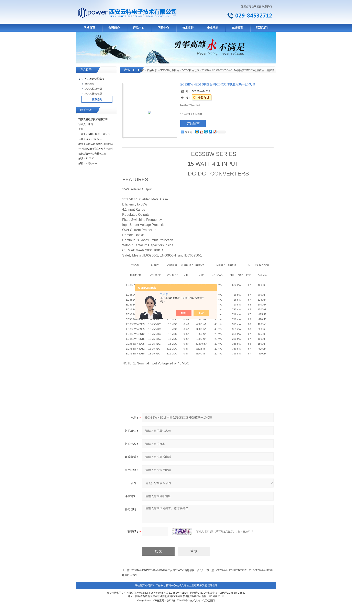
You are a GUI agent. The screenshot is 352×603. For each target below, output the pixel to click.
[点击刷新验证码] (182, 531)
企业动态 (212, 27)
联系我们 (267, 6)
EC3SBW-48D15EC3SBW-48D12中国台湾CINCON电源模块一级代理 (167, 570)
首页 (142, 70)
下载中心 (163, 27)
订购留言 (193, 123)
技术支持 (188, 27)
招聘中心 (171, 585)
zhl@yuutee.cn (93, 163)
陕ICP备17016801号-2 (178, 600)
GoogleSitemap (144, 600)
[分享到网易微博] (214, 131)
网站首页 (89, 27)
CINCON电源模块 (169, 70)
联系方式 (86, 110)
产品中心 (138, 27)
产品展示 (152, 70)
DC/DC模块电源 (190, 70)
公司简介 (114, 27)
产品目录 (86, 69)
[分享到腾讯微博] (206, 131)
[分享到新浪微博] (201, 131)
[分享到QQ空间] (197, 131)
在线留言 (256, 6)
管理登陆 (212, 585)
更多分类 (97, 99)
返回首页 (246, 6)
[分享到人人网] (210, 131)
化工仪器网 (208, 600)
